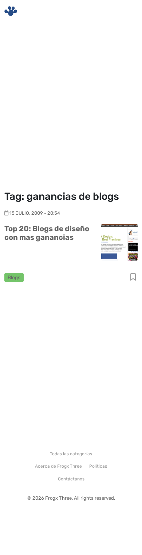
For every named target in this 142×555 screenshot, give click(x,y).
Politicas (98, 466)
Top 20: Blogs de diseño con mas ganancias (46, 233)
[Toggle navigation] (128, 11)
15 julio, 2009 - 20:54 (34, 213)
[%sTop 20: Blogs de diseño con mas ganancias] (119, 241)
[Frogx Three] (10, 11)
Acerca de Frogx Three (58, 466)
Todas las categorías (71, 453)
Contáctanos (71, 478)
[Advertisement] (71, 107)
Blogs (14, 277)
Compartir (133, 277)
